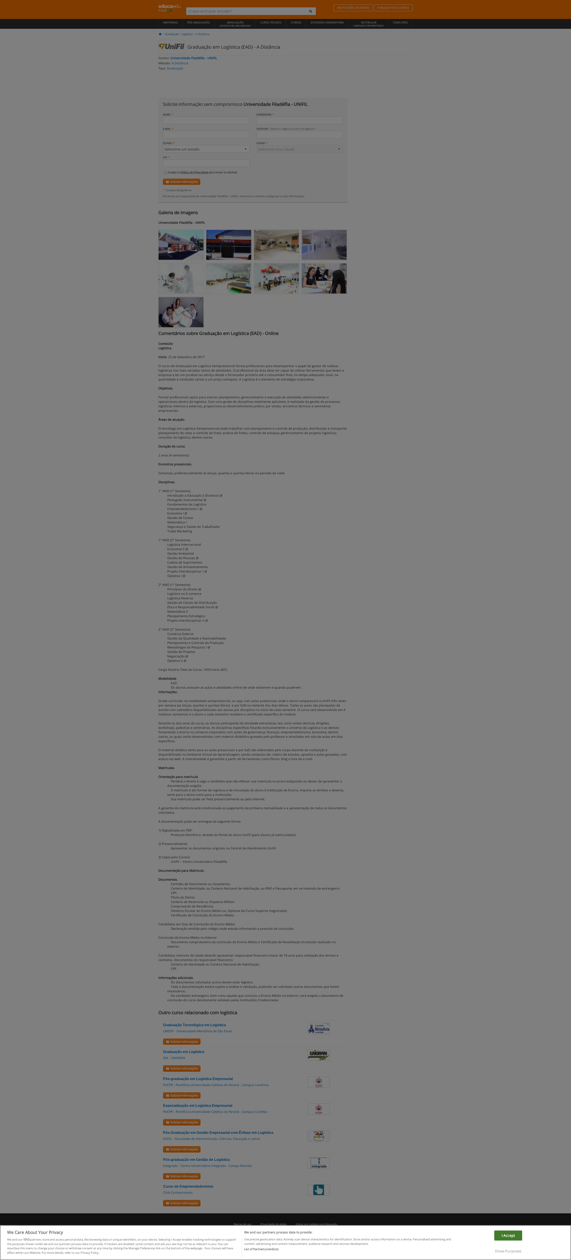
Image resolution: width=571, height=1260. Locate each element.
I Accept (508, 1235)
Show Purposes (508, 1251)
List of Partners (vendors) (261, 1249)
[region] (285, 1242)
